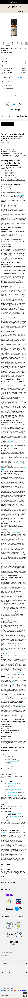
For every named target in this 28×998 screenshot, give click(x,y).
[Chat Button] (25, 996)
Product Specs (20, 123)
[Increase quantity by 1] (25, 82)
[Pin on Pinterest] (20, 116)
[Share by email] (26, 116)
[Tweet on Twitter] (23, 116)
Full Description (7, 123)
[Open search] (15, 11)
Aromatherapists (5, 837)
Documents (8, 127)
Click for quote (22, 77)
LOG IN (19, 11)
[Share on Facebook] (18, 116)
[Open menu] (2, 7)
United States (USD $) (6, 984)
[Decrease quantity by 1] (19, 82)
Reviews (20, 127)
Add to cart (14, 95)
